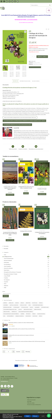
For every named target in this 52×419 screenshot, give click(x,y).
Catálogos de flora (36, 62)
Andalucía (11, 302)
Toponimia (6, 281)
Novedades (6, 248)
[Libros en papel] (30, 31)
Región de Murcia (41, 313)
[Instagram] (10, 1)
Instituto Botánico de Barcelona (26, 134)
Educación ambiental (8, 260)
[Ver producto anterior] (46, 29)
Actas (5, 254)
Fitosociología (24, 307)
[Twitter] (12, 1)
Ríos (4, 316)
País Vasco (28, 313)
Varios (5, 283)
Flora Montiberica (7, 264)
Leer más (26, 193)
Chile (29, 305)
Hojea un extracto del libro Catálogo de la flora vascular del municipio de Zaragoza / (20, 117)
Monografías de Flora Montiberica (11, 313)
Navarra (22, 313)
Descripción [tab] (15, 81)
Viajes (5, 287)
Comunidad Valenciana (38, 305)
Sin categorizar (7, 279)
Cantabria (5, 305)
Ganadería (37, 307)
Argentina (28, 302)
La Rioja (20, 309)
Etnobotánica (6, 262)
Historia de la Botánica (8, 268)
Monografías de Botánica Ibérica (26, 311)
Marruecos (14, 311)
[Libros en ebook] (19, 159)
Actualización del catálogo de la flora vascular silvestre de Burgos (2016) (10, 233)
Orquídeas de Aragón (42, 188)
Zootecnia (35, 316)
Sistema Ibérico (10, 316)
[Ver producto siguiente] (48, 29)
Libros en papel (39, 64)
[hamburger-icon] (48, 10)
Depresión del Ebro (7, 307)
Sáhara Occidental (20, 316)
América (5, 302)
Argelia (22, 302)
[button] (25, 32)
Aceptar (27, 416)
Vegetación (6, 285)
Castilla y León (23, 305)
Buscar (4, 291)
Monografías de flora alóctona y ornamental (12, 272)
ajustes (12, 417)
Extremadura (16, 307)
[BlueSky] (15, 1)
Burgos (40, 302)
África (40, 316)
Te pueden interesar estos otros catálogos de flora (17, 124)
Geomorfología (44, 307)
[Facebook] (7, 1)
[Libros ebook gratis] (19, 204)
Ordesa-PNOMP (7, 275)
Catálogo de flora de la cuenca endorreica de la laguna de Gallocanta (10, 188)
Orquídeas (44, 187)
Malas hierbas (6, 270)
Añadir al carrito (42, 56)
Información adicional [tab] (25, 81)
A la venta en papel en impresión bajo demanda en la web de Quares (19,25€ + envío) (24, 120)
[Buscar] (50, 5)
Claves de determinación (8, 258)
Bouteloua (34, 302)
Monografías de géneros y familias (10, 274)
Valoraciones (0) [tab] (35, 81)
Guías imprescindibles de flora (9, 309)
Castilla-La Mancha (14, 305)
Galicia (31, 307)
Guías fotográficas (13, 185)
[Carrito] (4, 1)
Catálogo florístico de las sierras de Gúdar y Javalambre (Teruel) (26, 187)
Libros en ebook (37, 309)
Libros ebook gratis (28, 309)
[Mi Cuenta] (1, 1)
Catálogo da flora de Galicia (26, 231)
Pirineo (34, 313)
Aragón (34, 64)
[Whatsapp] (18, 1)
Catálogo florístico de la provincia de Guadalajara (42, 233)
